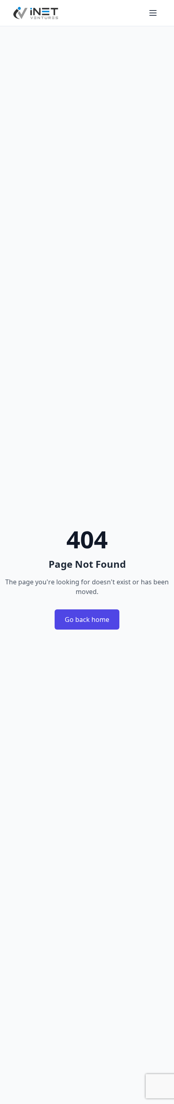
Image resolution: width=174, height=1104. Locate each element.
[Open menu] (153, 13)
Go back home (87, 619)
